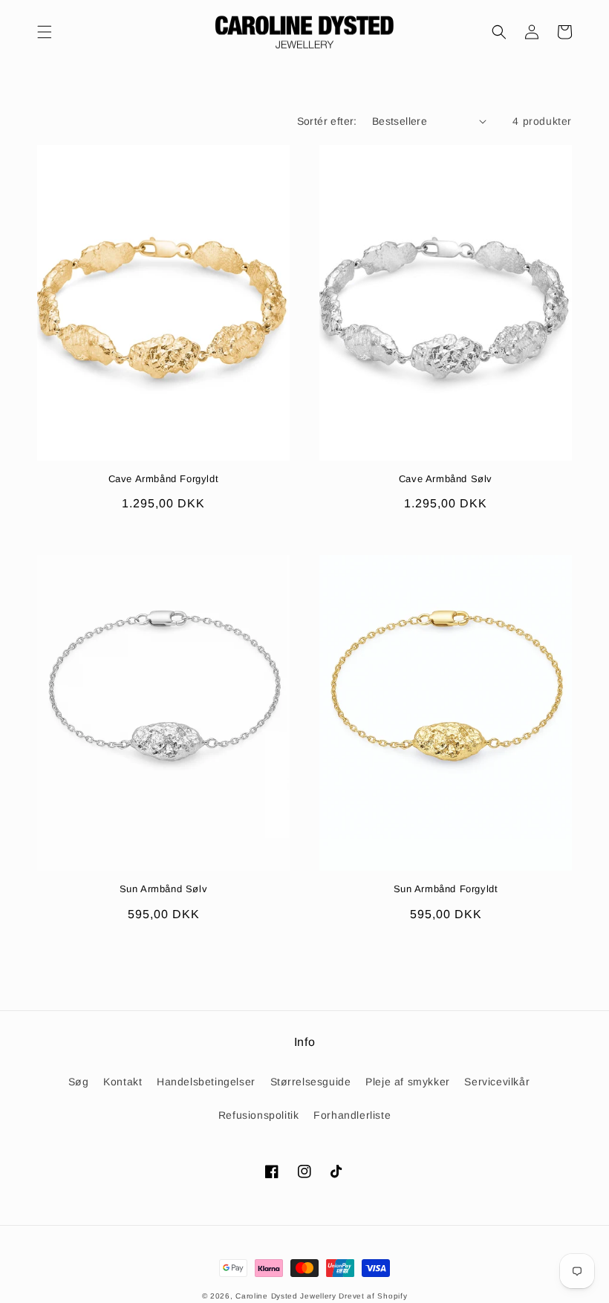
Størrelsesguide (310, 1082)
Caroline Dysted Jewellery (285, 1296)
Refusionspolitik (258, 1115)
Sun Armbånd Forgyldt (446, 888)
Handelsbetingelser (206, 1082)
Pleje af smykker (407, 1082)
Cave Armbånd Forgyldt (163, 478)
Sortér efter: (327, 121)
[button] (44, 32)
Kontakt (122, 1082)
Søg (78, 1082)
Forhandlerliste (352, 1115)
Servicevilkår (497, 1082)
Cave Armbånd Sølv (445, 478)
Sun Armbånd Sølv (164, 888)
